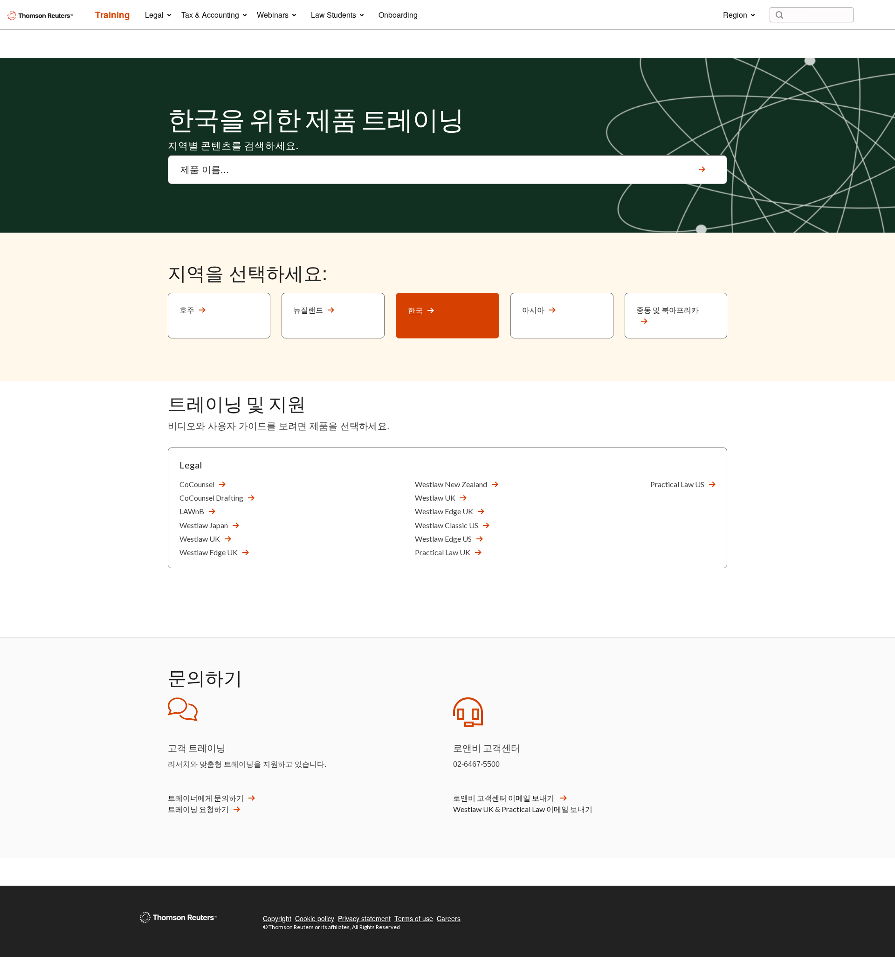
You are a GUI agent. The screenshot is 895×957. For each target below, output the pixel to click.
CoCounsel (196, 484)
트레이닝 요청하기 (198, 809)
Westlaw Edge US (443, 538)
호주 (186, 309)
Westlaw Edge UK (208, 552)
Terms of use (413, 918)
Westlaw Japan (203, 525)
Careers (449, 918)
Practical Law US (677, 484)
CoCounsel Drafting (211, 497)
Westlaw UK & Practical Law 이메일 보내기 (522, 809)
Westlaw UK (199, 538)
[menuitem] (113, 15)
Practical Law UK (442, 552)
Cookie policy (314, 918)
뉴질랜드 (308, 309)
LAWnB (191, 511)
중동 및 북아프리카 (667, 309)
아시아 (533, 309)
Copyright (277, 918)
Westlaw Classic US (446, 525)
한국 (415, 310)
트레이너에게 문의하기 (206, 797)
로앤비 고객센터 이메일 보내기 (504, 797)
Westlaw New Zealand (451, 484)
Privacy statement (364, 918)
